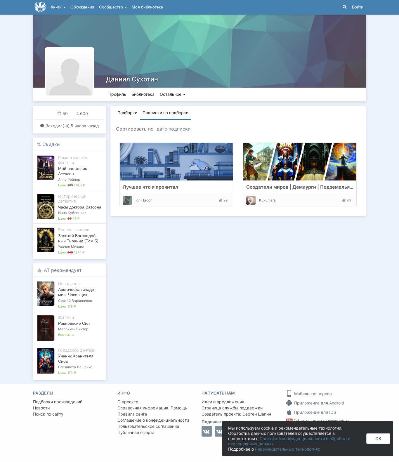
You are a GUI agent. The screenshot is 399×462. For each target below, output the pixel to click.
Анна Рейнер (69, 179)
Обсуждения (82, 7)
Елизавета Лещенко (75, 367)
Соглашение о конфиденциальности (153, 420)
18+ (289, 420)
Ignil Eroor (144, 200)
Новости (41, 407)
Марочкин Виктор (73, 329)
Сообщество (111, 7)
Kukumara (267, 200)
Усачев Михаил (71, 246)
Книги (57, 7)
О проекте (127, 401)
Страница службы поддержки (232, 407)
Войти (357, 7)
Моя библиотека (147, 7)
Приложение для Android (318, 402)
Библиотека (143, 94)
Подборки (127, 112)
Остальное (171, 94)
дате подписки (174, 129)
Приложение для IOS (314, 412)
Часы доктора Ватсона (79, 207)
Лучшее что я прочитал (150, 187)
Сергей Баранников (75, 300)
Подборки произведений (57, 401)
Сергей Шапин (256, 413)
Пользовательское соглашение (148, 426)
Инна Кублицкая (72, 213)
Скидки (51, 144)
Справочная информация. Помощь (152, 407)
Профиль (117, 94)
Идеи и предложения (223, 401)
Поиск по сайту (48, 413)
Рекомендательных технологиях (287, 449)
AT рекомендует (63, 270)
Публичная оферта (136, 432)
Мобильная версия (312, 393)
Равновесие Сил (74, 323)
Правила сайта (132, 413)
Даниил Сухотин (132, 79)
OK (378, 438)
